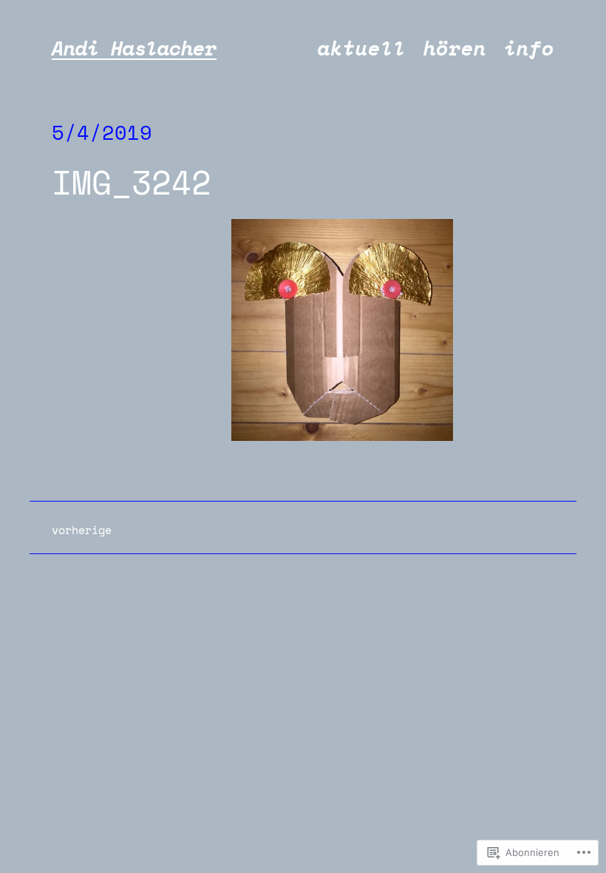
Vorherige (82, 530)
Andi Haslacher (134, 48)
